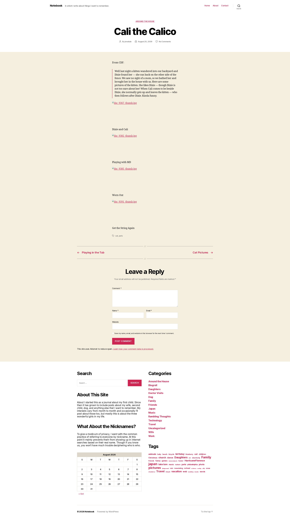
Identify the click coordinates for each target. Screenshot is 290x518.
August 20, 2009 (145, 41)
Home (207, 5)
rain (171, 468)
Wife (151, 432)
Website (115, 322)
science (193, 468)
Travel (152, 424)
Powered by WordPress (108, 511)
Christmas (152, 458)
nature (177, 464)
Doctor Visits (155, 393)
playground (165, 468)
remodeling (178, 468)
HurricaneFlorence (195, 460)
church (162, 457)
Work (151, 436)
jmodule (128, 41)
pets (121, 236)
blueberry (189, 454)
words (202, 472)
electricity (196, 458)
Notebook (56, 5)
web (185, 471)
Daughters (154, 389)
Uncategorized (156, 428)
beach (164, 454)
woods (197, 472)
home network (173, 461)
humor (180, 461)
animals (152, 454)
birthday (179, 454)
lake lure (163, 464)
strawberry (151, 472)
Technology (155, 420)
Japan (151, 408)
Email (149, 311)
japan (152, 464)
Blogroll (152, 385)
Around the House (145, 21)
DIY (190, 458)
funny (158, 461)
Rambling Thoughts (159, 416)
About (215, 5)
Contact (224, 5)
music (171, 464)
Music (151, 412)
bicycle (171, 454)
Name (115, 311)
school (187, 468)
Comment (117, 288)
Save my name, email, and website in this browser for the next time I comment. (144, 333)
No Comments (165, 41)
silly (203, 468)
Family (152, 400)
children (202, 454)
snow (208, 468)
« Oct (81, 494)
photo (201, 464)
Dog (150, 397)
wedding (190, 472)
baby (159, 454)
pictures (154, 468)
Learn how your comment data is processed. (133, 349)
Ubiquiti (168, 472)
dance (170, 457)
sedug (199, 468)
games (164, 461)
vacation (176, 471)
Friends (152, 404)
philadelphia (192, 464)
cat (116, 236)
